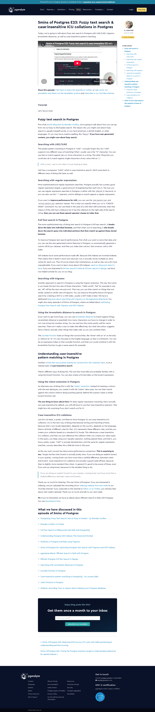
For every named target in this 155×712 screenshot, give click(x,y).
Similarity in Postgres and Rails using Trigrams (60, 541)
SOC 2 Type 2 (32, 697)
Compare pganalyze (74, 691)
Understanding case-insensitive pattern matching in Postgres (131, 84)
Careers (30, 687)
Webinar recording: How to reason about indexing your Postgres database (73, 588)
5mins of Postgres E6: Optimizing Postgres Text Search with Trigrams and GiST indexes (77, 547)
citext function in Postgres (51, 582)
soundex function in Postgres (52, 570)
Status (30, 691)
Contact (30, 681)
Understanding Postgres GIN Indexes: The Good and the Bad (66, 536)
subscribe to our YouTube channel (99, 93)
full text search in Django (95, 268)
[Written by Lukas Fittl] (128, 24)
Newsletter (71, 694)
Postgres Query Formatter (56, 691)
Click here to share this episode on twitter (73, 90)
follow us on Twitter (91, 488)
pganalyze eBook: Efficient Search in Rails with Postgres (64, 553)
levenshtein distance (84, 316)
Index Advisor (52, 687)
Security (70, 687)
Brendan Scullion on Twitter (52, 524)
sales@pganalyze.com (104, 680)
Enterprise (31, 684)
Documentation (53, 684)
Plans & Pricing (52, 681)
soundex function (49, 335)
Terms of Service (33, 694)
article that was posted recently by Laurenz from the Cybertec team (75, 362)
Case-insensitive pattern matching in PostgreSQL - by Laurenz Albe (69, 576)
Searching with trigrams (134, 70)
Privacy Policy (52, 694)
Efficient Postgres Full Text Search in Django (59, 559)
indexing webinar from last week (94, 485)
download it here (52, 501)
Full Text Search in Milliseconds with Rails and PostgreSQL (65, 530)
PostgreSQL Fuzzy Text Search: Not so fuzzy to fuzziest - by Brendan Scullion (73, 518)
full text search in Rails (72, 268)
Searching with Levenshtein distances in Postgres (61, 565)
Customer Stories (73, 684)
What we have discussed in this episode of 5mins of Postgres (133, 103)
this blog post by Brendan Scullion (64, 124)
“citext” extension (81, 386)
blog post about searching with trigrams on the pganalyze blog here (77, 299)
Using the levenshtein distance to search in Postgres (133, 76)
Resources (70, 681)
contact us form (106, 678)
